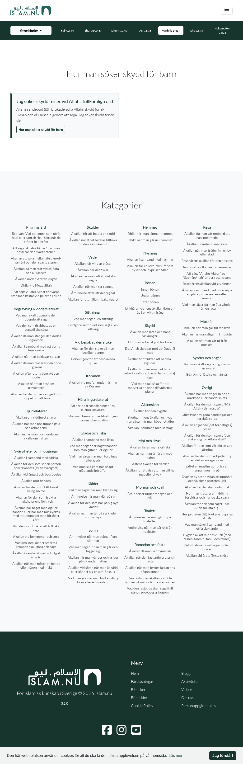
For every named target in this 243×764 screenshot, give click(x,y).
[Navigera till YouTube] (136, 730)
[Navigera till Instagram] (121, 730)
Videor (186, 689)
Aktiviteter (190, 681)
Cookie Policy (142, 705)
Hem (135, 673)
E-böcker (138, 689)
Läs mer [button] (175, 756)
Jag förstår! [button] (222, 756)
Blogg (186, 673)
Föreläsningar (142, 681)
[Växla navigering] (227, 11)
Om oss (187, 697)
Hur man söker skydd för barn (41, 129)
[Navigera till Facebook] (107, 730)
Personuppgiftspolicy (198, 705)
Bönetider (139, 697)
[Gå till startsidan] (30, 11)
